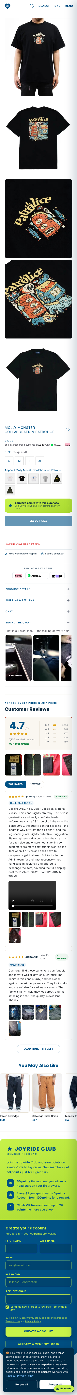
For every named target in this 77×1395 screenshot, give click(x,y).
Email (9, 1257)
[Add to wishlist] (68, 429)
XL (40, 460)
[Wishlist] (32, 5)
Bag (57, 5)
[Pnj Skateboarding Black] (22, 479)
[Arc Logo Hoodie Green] (57, 479)
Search (44, 5)
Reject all (21, 1384)
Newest (35, 784)
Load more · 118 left (38, 1048)
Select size (38, 520)
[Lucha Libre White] (33, 479)
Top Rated (15, 784)
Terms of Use (13, 1321)
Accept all (55, 1384)
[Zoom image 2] (38, 138)
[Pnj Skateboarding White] (10, 479)
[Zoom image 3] (38, 218)
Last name (47, 1240)
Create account (38, 1331)
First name (13, 1240)
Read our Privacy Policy (20, 1375)
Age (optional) (16, 1291)
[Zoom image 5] (38, 380)
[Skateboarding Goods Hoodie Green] (10, 490)
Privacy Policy (33, 1321)
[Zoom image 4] (38, 299)
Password (13, 1274)
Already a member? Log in (38, 1344)
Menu (69, 5)
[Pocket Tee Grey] (45, 479)
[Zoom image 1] (38, 57)
